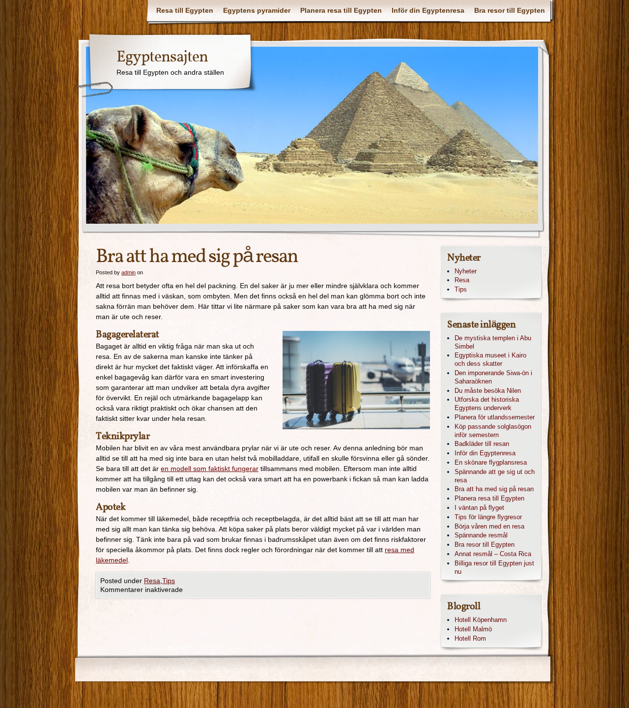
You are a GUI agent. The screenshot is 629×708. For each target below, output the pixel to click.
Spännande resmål (481, 535)
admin (128, 272)
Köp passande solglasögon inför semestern (493, 431)
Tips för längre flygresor (488, 517)
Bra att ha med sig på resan (494, 489)
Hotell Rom (470, 638)
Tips (168, 581)
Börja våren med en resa (489, 526)
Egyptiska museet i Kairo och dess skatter (490, 359)
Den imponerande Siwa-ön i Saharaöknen (493, 377)
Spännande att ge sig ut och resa (495, 476)
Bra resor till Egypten (509, 10)
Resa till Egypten (184, 10)
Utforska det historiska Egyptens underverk (487, 404)
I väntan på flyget (479, 507)
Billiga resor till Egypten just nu (494, 567)
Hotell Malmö (473, 629)
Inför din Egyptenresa (428, 10)
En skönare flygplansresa (491, 462)
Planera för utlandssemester (495, 417)
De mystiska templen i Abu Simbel (493, 342)
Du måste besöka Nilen (488, 390)
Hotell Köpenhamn (481, 619)
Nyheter (466, 271)
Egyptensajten (162, 57)
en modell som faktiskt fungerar (209, 468)
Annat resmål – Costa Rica (493, 554)
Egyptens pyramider (256, 10)
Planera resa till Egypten (341, 10)
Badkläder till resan (482, 443)
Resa (152, 581)
